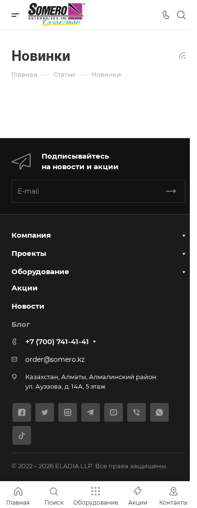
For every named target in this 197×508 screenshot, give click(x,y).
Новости (27, 306)
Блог (20, 324)
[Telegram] (90, 412)
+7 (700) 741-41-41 (57, 341)
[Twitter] (44, 412)
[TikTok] (21, 435)
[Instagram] (67, 412)
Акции (24, 287)
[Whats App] (159, 412)
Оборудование (40, 271)
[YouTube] (113, 412)
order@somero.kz (55, 359)
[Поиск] (181, 15)
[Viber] (136, 412)
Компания (31, 235)
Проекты (28, 253)
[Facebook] (21, 412)
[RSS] (182, 54)
